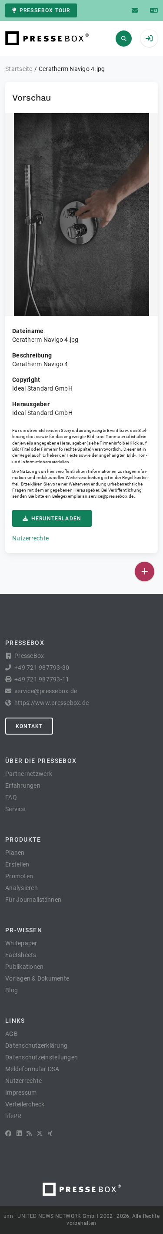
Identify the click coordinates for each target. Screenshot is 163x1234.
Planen (15, 852)
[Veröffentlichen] (144, 571)
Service (15, 809)
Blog (11, 990)
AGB (11, 1033)
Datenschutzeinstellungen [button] (41, 1057)
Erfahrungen (22, 785)
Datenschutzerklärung (36, 1045)
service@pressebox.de (110, 496)
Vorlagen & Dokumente (37, 978)
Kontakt (29, 726)
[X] (40, 1133)
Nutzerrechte (30, 538)
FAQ (11, 797)
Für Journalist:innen (33, 899)
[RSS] (29, 1133)
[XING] (50, 1133)
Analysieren (21, 887)
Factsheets (21, 954)
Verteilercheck (25, 1104)
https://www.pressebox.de (51, 702)
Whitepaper (21, 943)
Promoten (19, 876)
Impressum (21, 1092)
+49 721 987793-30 (41, 667)
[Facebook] (8, 1133)
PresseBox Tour (45, 10)
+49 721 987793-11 (41, 679)
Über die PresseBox (41, 760)
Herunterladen (56, 519)
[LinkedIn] (19, 1133)
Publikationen (24, 966)
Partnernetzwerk (28, 773)
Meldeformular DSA (32, 1068)
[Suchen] (124, 38)
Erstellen (17, 864)
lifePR (13, 1116)
